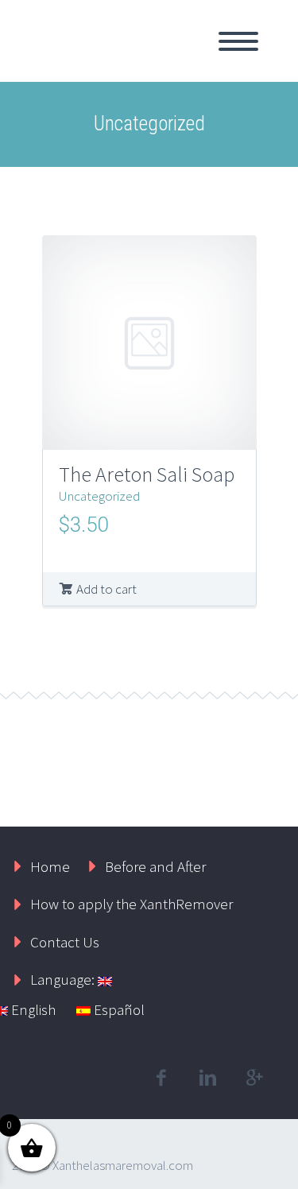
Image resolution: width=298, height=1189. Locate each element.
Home (50, 866)
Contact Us (64, 941)
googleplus (254, 1078)
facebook (160, 1078)
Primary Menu (238, 41)
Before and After (155, 866)
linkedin (207, 1078)
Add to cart (106, 589)
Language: (64, 979)
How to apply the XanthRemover (131, 903)
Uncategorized (99, 496)
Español (118, 1009)
